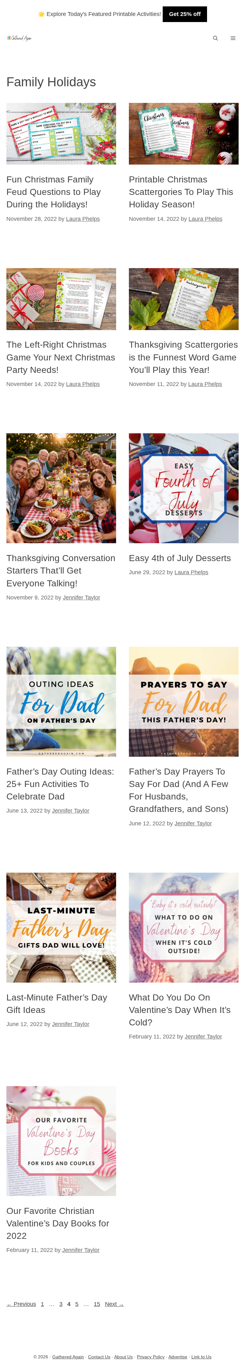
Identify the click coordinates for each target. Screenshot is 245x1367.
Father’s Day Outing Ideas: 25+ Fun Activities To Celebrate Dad (60, 784)
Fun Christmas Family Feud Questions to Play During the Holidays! (53, 191)
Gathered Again (68, 1356)
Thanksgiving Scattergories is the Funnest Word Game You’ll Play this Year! (183, 357)
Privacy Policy (151, 1356)
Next (114, 1304)
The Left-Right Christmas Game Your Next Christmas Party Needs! (60, 357)
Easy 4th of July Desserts (180, 558)
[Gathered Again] (19, 38)
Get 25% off (185, 14)
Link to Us (201, 1356)
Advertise (177, 1356)
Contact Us (99, 1356)
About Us (123, 1356)
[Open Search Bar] (215, 38)
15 (97, 1304)
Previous (21, 1304)
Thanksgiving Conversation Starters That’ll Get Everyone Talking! (60, 570)
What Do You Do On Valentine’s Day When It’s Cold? (180, 1009)
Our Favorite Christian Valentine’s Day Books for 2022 (57, 1223)
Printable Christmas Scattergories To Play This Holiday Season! (181, 191)
